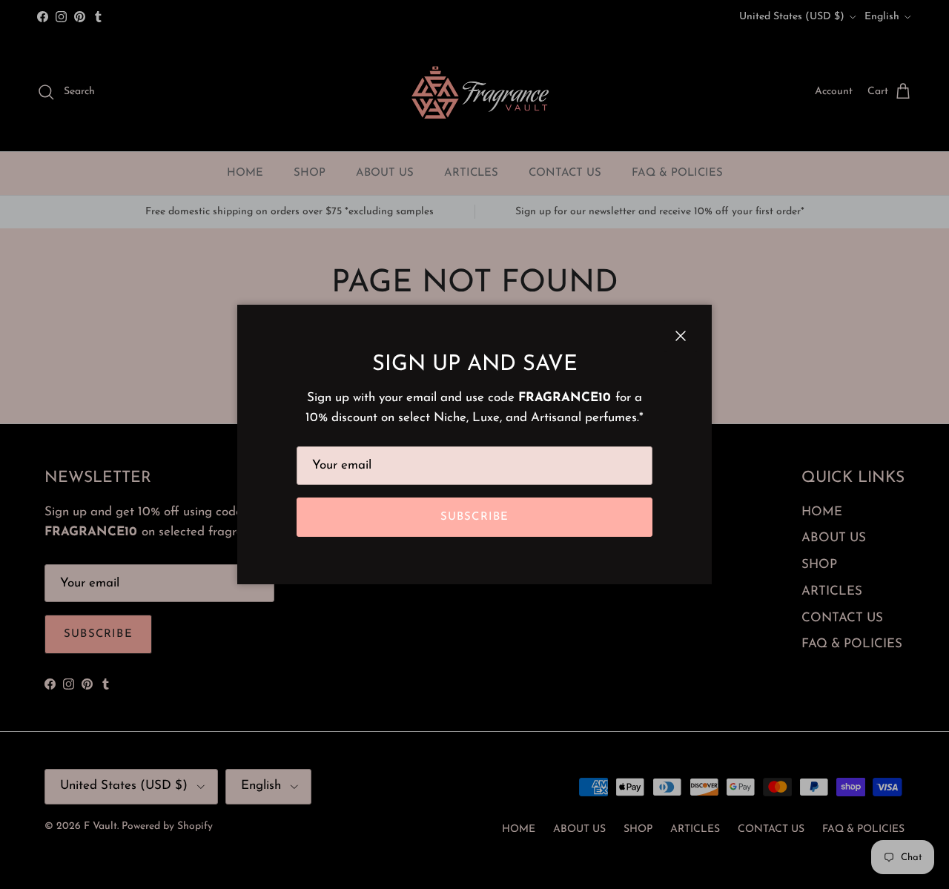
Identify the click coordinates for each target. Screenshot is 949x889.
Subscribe (474, 517)
